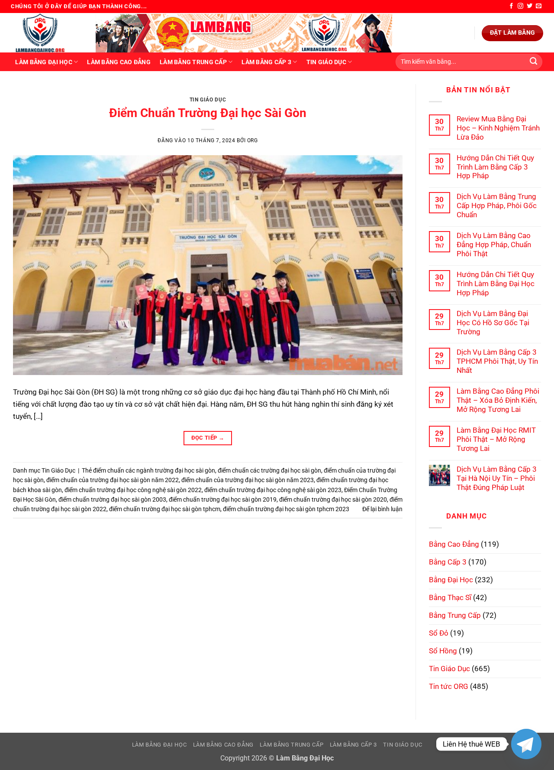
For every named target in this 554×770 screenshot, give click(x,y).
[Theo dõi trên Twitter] (529, 6)
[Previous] (31, 93)
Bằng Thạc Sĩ (450, 597)
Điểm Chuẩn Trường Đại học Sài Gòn (207, 113)
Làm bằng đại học (43, 62)
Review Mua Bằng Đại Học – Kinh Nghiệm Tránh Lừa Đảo (498, 127)
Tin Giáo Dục (326, 62)
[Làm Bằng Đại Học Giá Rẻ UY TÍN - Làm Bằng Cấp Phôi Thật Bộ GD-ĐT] (47, 32)
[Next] (384, 93)
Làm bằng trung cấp (193, 62)
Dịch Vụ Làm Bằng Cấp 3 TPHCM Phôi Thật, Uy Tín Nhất (497, 361)
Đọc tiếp (208, 437)
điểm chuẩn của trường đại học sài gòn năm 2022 (112, 479)
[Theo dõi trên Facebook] (511, 6)
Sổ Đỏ (438, 633)
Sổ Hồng (443, 650)
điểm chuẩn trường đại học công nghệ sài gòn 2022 (133, 489)
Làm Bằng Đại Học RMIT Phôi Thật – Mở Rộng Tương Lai (496, 439)
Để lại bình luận (382, 509)
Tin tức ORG (448, 686)
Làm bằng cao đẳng (119, 62)
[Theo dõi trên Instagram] (520, 6)
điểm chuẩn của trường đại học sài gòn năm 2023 (247, 479)
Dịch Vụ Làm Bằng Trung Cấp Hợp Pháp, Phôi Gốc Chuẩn (497, 205)
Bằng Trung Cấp (455, 615)
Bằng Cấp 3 (448, 562)
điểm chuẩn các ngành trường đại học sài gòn (154, 470)
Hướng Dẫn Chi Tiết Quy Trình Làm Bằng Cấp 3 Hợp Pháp (495, 166)
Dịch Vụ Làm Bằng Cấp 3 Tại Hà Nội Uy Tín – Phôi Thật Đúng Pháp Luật (497, 478)
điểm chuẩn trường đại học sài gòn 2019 (223, 499)
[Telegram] (526, 744)
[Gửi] (533, 62)
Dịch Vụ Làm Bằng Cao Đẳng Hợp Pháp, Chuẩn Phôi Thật (494, 244)
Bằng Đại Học (451, 579)
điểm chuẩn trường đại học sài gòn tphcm (164, 509)
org (252, 140)
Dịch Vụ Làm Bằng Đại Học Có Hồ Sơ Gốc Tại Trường (493, 322)
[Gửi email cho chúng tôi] (538, 6)
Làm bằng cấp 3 (266, 62)
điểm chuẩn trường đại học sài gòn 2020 (333, 499)
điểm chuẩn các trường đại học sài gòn (269, 470)
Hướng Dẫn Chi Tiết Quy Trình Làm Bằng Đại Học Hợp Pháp (496, 283)
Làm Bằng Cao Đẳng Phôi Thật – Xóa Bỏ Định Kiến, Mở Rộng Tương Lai (498, 400)
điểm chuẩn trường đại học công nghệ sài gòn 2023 (272, 489)
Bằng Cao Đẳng (454, 544)
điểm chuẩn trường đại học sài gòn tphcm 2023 (286, 509)
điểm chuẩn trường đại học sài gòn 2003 (112, 499)
